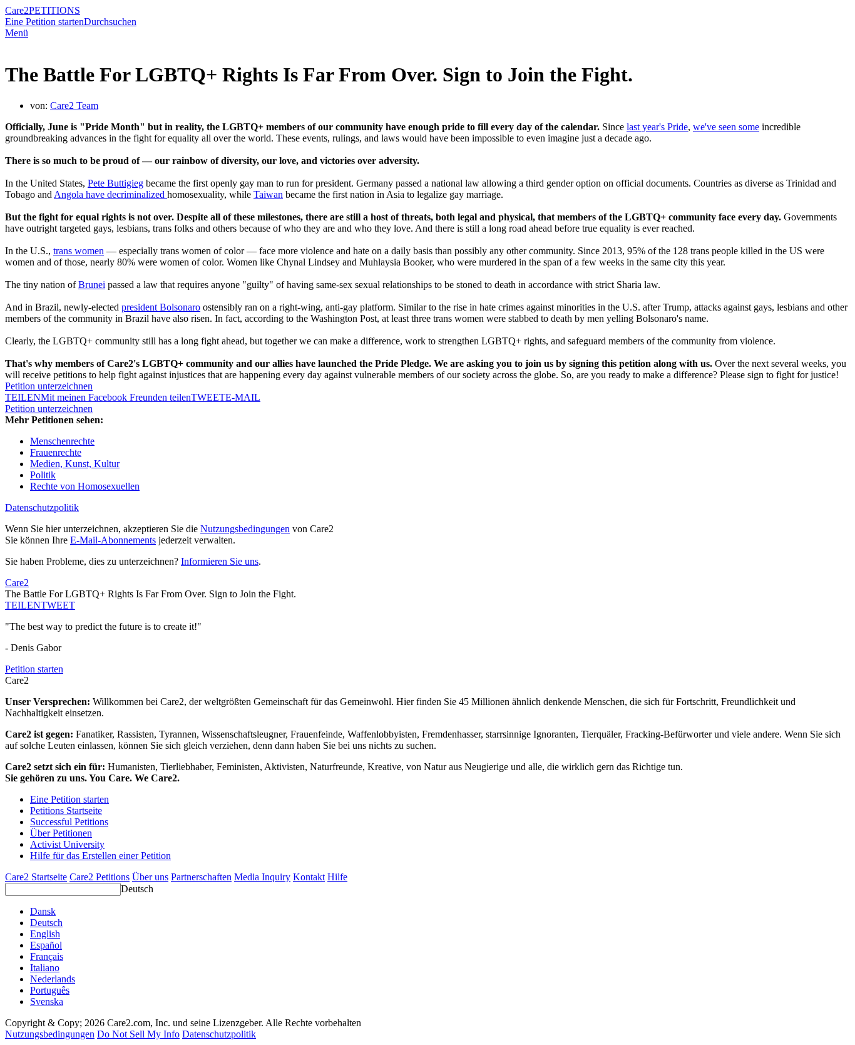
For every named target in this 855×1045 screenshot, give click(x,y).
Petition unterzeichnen (49, 386)
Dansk (43, 911)
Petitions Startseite (66, 810)
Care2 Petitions (99, 877)
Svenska (46, 1001)
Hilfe (337, 877)
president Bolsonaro (160, 307)
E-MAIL (242, 397)
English (45, 934)
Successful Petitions (69, 821)
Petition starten (34, 669)
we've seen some (726, 126)
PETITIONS (54, 10)
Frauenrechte (55, 452)
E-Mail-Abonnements (113, 540)
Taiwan (268, 194)
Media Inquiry (262, 877)
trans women (78, 250)
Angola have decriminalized (110, 194)
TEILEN (23, 605)
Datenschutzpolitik (42, 507)
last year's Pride (657, 126)
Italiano (44, 967)
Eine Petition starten (44, 21)
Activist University (67, 844)
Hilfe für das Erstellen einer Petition (100, 855)
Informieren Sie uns (220, 561)
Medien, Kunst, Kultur (75, 463)
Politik (43, 475)
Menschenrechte (62, 441)
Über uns (150, 877)
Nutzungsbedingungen (245, 528)
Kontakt (309, 877)
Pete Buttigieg (115, 183)
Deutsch (137, 888)
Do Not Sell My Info (138, 1034)
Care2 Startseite (36, 877)
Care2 (17, 10)
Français (46, 956)
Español (46, 945)
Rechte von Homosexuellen (85, 486)
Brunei (91, 284)
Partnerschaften (201, 877)
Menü (16, 33)
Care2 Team (74, 105)
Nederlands (52, 979)
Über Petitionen (61, 833)
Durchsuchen (110, 21)
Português (49, 990)
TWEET (208, 397)
